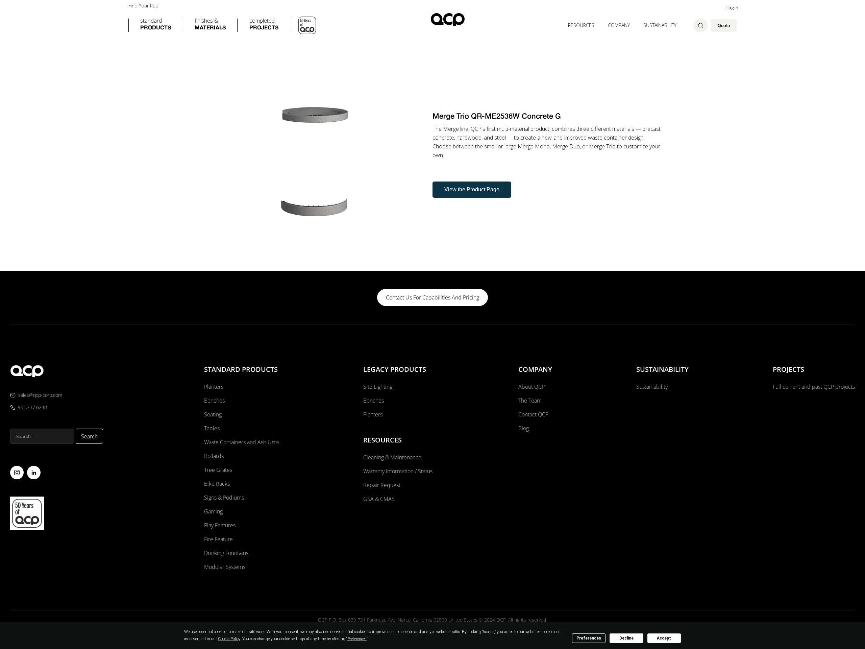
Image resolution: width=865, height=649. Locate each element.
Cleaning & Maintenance (392, 457)
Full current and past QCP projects (814, 386)
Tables (212, 428)
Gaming (213, 511)
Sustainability (659, 25)
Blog (523, 428)
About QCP (531, 386)
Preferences (588, 638)
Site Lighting (377, 386)
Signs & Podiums (224, 497)
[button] (155, 25)
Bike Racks (217, 483)
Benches (214, 400)
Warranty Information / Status (398, 471)
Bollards (214, 456)
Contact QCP (533, 414)
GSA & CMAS (379, 499)
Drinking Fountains (226, 553)
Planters (213, 386)
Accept (664, 638)
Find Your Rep (143, 5)
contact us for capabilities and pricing (432, 297)
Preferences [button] (357, 638)
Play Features (220, 525)
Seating (213, 414)
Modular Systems (224, 567)
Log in (732, 7)
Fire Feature (218, 539)
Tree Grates (218, 470)
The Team (530, 400)
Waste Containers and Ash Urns (241, 442)
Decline (626, 638)
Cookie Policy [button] (229, 638)
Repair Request (381, 485)
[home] (448, 19)
